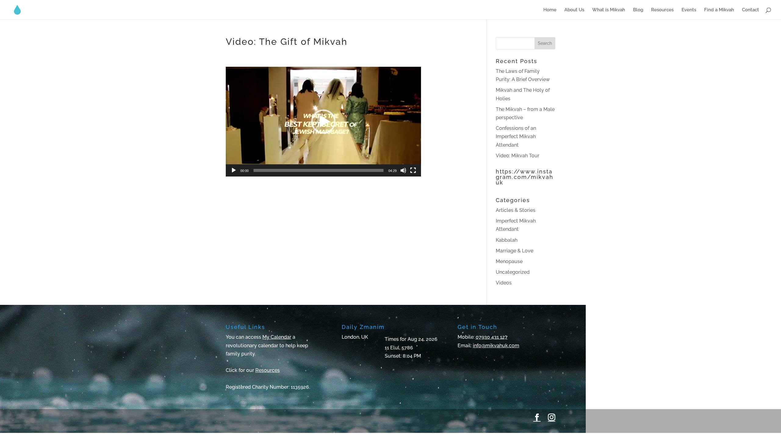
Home (549, 10)
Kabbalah (506, 240)
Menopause (509, 261)
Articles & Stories (515, 210)
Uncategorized (513, 272)
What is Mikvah (608, 10)
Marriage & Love (514, 251)
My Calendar (276, 337)
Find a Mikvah (719, 10)
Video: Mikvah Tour (517, 156)
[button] (323, 121)
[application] (323, 122)
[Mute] (403, 170)
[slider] (318, 170)
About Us (574, 10)
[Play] (234, 170)
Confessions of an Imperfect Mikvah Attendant (516, 136)
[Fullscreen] (413, 170)
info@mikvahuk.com (496, 345)
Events (689, 10)
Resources (662, 10)
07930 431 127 (492, 337)
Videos (504, 283)
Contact (750, 10)
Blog (638, 10)
